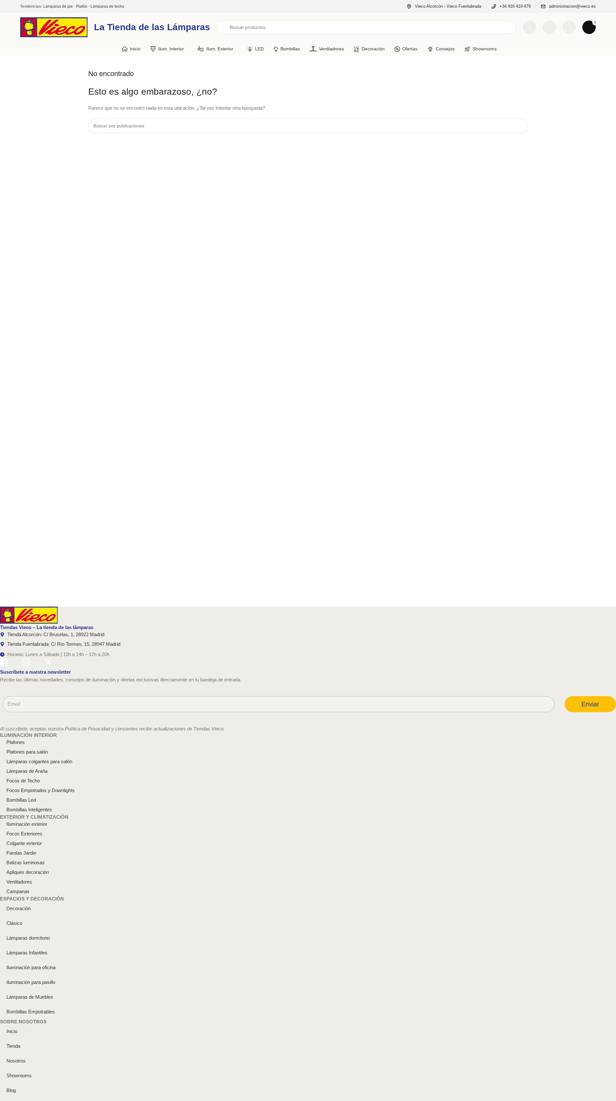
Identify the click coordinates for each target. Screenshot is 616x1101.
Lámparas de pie (58, 6)
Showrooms (19, 1075)
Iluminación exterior (26, 824)
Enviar (590, 704)
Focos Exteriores (24, 833)
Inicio (11, 1031)
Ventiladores (19, 881)
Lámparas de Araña (26, 771)
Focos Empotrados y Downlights (40, 790)
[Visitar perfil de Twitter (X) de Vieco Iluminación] (48, 663)
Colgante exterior (24, 843)
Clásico (14, 923)
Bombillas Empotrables (30, 1011)
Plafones (15, 742)
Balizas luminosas (25, 862)
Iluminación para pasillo (30, 982)
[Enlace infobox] (443, 6)
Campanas (18, 891)
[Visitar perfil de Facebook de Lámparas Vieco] (4, 663)
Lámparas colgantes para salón (39, 761)
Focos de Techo (23, 780)
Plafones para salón (27, 752)
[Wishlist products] (549, 27)
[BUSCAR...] (520, 125)
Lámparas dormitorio (28, 938)
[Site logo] (54, 27)
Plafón (81, 6)
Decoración (18, 908)
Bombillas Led (21, 800)
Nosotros (16, 1060)
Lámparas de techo (107, 6)
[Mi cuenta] (569, 27)
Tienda (13, 1046)
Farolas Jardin (21, 853)
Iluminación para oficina (31, 967)
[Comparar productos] (529, 27)
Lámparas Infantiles (26, 952)
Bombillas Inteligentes (29, 809)
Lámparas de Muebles (29, 997)
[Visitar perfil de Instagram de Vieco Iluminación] (26, 663)
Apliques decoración (27, 872)
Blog (11, 1090)
